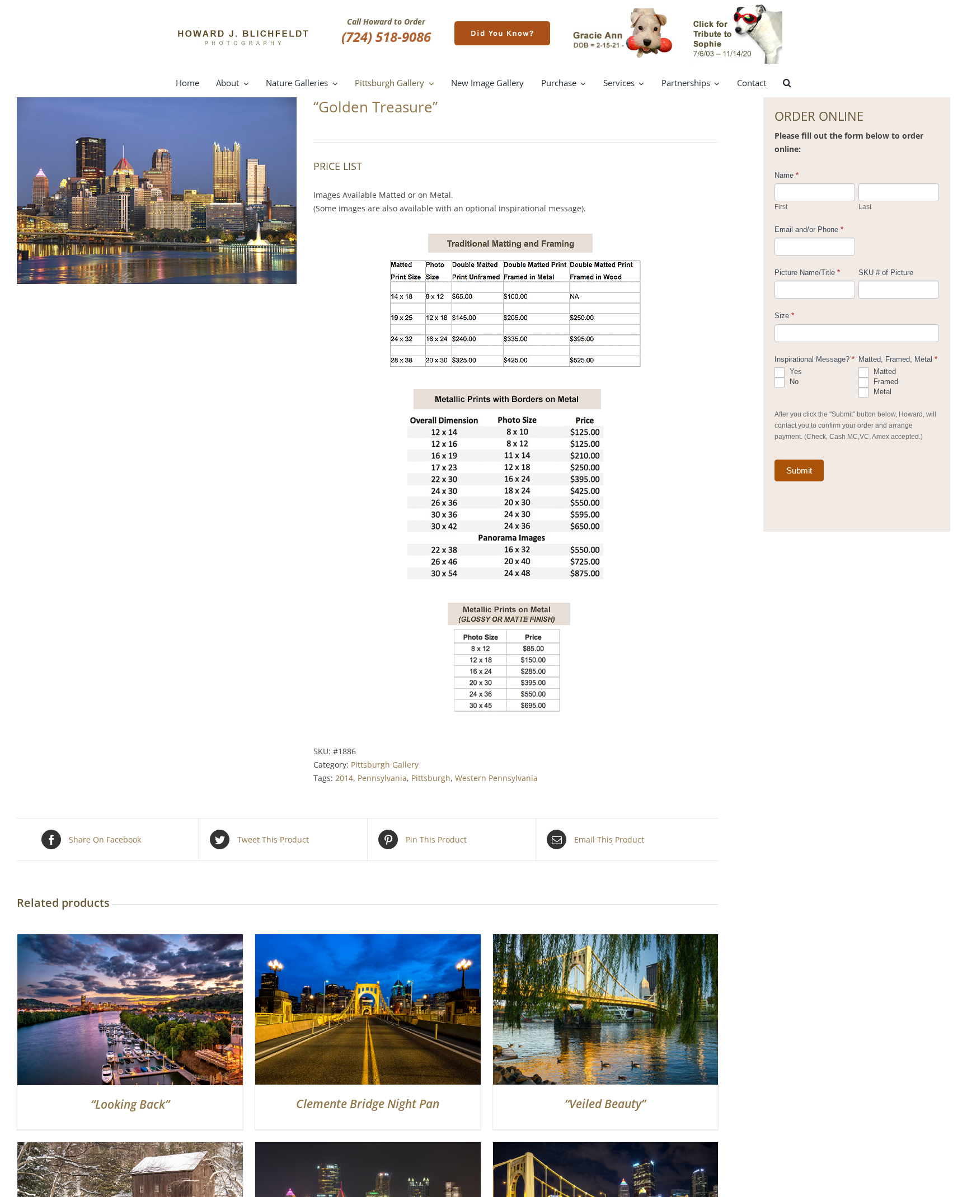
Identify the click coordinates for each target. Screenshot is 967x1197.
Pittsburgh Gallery (385, 764)
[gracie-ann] (622, 12)
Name (786, 175)
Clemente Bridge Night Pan (367, 1103)
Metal (881, 391)
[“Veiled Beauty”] (606, 940)
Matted (883, 371)
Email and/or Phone (808, 229)
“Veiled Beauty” (605, 1103)
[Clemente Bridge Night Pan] (368, 940)
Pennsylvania (382, 778)
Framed (884, 381)
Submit (799, 470)
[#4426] (368, 1148)
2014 (344, 778)
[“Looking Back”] (130, 940)
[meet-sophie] (736, 6)
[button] (787, 83)
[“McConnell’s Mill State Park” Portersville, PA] (130, 1148)
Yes (794, 371)
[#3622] (606, 1148)
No (793, 381)
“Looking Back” (130, 1104)
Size (784, 315)
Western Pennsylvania (496, 778)
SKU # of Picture (885, 272)
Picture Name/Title (807, 272)
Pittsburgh (430, 778)
